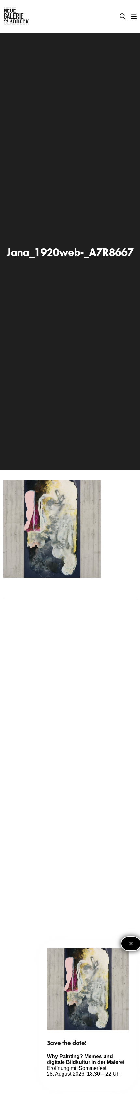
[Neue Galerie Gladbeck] (16, 16)
